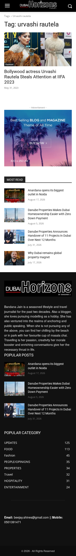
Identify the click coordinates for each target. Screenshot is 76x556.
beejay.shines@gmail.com (31, 517)
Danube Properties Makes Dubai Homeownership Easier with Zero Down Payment (49, 214)
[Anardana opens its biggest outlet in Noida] (14, 195)
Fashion (9, 64)
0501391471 (12, 522)
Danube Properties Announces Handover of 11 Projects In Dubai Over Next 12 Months (49, 235)
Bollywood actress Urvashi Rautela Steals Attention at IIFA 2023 (34, 77)
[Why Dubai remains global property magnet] (14, 258)
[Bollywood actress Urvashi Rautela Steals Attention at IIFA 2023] (38, 49)
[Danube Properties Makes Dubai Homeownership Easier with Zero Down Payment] (14, 215)
